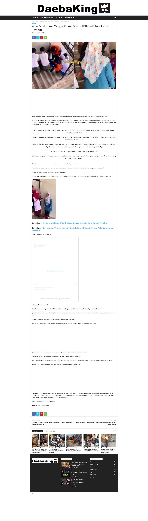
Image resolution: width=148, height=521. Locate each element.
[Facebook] (34, 37)
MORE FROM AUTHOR (50, 431)
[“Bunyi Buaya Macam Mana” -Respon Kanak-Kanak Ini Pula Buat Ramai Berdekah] (91, 440)
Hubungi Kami (69, 18)
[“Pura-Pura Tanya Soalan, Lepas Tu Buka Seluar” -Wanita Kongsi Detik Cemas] (74, 440)
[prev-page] (113, 431)
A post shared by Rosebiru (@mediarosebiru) (55, 299)
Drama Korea (93, 469)
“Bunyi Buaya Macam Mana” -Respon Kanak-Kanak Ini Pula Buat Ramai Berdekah (91, 449)
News (91, 467)
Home (33, 21)
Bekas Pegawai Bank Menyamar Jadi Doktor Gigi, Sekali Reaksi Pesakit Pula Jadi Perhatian (39, 450)
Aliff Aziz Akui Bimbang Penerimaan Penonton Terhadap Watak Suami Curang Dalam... (77, 482)
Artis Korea (93, 474)
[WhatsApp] (45, 37)
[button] (115, 18)
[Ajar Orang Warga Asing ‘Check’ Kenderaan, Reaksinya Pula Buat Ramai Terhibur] (57, 440)
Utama (35, 18)
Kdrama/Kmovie (94, 464)
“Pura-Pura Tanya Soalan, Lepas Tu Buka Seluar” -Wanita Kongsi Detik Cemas (73, 449)
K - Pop (92, 477)
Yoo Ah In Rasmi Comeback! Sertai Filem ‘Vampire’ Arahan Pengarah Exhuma (79, 472)
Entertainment (93, 462)
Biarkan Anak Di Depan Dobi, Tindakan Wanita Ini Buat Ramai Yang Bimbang (96, 423)
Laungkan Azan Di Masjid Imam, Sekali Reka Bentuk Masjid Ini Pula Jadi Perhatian (52, 423)
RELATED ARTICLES (37, 431)
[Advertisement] (74, 102)
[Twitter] (37, 37)
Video (37, 21)
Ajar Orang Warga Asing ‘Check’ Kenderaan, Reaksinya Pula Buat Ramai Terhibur (56, 450)
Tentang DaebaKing (46, 18)
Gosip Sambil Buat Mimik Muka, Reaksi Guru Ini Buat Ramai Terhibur (75, 223)
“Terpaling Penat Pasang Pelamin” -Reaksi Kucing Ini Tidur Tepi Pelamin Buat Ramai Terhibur (108, 450)
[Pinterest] (41, 37)
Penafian (59, 18)
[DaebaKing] (74, 8)
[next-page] (115, 431)
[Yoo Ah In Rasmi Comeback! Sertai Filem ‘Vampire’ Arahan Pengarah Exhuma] (65, 473)
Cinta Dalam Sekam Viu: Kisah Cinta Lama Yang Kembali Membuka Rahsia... (79, 464)
